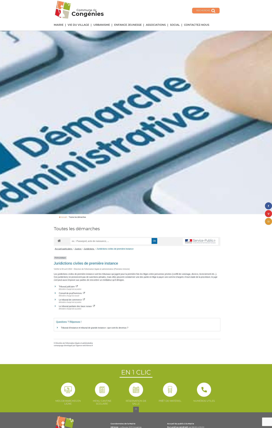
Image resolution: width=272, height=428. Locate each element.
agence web (81, 346)
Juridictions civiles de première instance (115, 249)
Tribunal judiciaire (67, 286)
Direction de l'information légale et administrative (74, 343)
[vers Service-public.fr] (200, 241)
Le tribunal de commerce (71, 299)
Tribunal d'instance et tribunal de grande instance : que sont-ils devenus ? (94, 327)
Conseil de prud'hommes (71, 293)
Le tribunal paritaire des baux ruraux (76, 306)
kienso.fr (89, 346)
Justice (78, 249)
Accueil (64, 217)
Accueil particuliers (64, 249)
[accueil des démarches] (59, 240)
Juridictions (89, 249)
